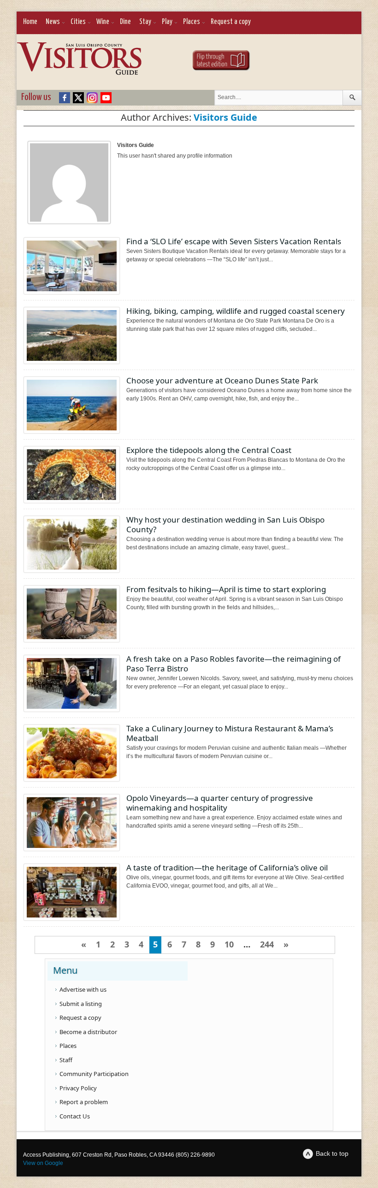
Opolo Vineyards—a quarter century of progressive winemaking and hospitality (219, 803)
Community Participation (94, 1074)
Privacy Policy (78, 1088)
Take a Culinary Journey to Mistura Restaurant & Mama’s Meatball (229, 733)
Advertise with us (82, 989)
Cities (78, 21)
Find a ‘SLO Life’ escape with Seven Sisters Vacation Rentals (233, 241)
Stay (145, 21)
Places (191, 21)
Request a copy (231, 21)
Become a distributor (88, 1032)
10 (229, 944)
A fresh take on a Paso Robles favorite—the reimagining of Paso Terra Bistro (233, 663)
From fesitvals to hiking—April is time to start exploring (226, 589)
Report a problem (83, 1102)
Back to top (332, 1153)
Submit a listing (80, 1004)
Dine (125, 21)
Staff (65, 1060)
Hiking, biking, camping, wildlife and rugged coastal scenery (235, 311)
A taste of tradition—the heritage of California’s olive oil (227, 867)
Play (167, 21)
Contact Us (74, 1116)
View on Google (43, 1163)
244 (267, 944)
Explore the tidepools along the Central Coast (208, 450)
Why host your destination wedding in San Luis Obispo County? (225, 524)
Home (30, 21)
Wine (102, 21)
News (53, 21)
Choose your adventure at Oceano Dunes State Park (222, 380)
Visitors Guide (225, 117)
